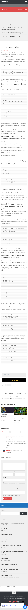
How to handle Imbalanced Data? (10, 36)
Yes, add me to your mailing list (12, 495)
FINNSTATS (4, 2)
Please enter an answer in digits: (11, 488)
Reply (7, 447)
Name (4, 472)
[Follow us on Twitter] (19, 9)
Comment (5, 461)
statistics (9, 385)
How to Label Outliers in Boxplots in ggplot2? (19, 418)
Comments (6, 432)
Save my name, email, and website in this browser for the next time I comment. (14, 484)
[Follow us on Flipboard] (21, 9)
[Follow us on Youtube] (23, 9)
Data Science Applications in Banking (11, 24)
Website (5, 477)
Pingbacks (17, 432)
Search (3, 510)
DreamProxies (9, 436)
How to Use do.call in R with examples (12, 33)
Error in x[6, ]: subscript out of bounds (5, 416)
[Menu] (26, 2)
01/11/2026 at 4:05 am (19, 436)
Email (16, 472)
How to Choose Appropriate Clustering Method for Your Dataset (12, 28)
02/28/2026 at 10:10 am (17, 450)
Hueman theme (21, 598)
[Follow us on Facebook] (26, 9)
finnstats (5, 50)
